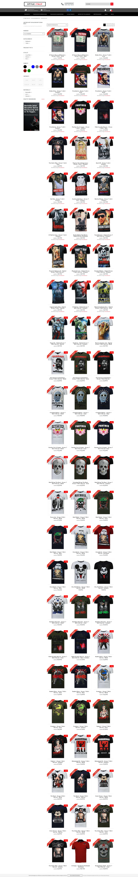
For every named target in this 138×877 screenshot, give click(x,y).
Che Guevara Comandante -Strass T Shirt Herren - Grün (80, 378)
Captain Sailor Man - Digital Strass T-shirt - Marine (58, 307)
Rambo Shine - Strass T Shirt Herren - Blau (80, 692)
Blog (112, 14)
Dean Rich (44, 18)
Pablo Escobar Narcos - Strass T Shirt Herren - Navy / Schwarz (80, 657)
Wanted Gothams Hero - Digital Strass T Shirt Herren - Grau (103, 307)
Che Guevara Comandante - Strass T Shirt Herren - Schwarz (103, 378)
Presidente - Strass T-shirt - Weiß (103, 91)
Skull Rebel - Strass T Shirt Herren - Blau (58, 552)
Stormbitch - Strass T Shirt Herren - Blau (58, 587)
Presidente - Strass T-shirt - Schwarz (58, 127)
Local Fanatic (71, 14)
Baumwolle (28, 92)
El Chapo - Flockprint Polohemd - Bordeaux (81, 866)
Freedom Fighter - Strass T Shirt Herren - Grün (80, 413)
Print (27, 58)
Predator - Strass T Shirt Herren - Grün (58, 727)
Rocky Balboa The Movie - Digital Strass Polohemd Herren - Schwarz (80, 235)
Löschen (43, 99)
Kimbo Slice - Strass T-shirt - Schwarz (57, 91)
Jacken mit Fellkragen (84, 14)
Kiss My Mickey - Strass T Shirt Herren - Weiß (81, 587)
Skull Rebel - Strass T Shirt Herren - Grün (103, 518)
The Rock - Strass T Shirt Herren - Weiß (57, 796)
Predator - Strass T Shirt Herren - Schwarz (80, 727)
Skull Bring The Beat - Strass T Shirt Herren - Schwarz (104, 483)
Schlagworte (35, 18)
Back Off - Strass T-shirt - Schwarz (103, 163)
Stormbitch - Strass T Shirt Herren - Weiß (81, 552)
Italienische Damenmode (57, 14)
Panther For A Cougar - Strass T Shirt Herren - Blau (103, 448)
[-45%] (81, 148)
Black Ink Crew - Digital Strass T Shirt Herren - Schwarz (81, 271)
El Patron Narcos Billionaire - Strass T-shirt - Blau (80, 55)
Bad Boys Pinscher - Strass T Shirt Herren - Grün (80, 622)
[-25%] (104, 40)
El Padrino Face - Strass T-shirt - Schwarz (58, 235)
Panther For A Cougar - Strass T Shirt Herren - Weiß (58, 448)
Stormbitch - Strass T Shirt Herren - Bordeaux (103, 552)
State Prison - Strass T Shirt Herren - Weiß (103, 796)
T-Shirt (27, 43)
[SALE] (33, 116)
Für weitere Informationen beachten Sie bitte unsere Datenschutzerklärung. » (96, 875)
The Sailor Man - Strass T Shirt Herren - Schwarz (58, 866)
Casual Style (28, 55)
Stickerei (28, 56)
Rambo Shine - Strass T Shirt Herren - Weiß (103, 657)
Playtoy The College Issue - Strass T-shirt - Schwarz (81, 163)
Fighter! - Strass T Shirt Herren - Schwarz (58, 762)
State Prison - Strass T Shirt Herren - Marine (58, 831)
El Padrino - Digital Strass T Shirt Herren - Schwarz (81, 307)
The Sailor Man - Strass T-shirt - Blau (58, 163)
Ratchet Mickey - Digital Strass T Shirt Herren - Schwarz (103, 271)
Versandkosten (61, 59)
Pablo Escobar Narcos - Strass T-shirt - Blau (103, 127)
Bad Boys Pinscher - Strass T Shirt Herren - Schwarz (103, 622)
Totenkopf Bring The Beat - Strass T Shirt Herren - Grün (80, 483)
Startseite (27, 14)
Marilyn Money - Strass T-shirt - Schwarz (104, 199)
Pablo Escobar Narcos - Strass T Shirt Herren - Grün (58, 657)
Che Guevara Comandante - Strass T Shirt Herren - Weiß (57, 378)
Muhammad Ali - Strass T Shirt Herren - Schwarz (103, 762)
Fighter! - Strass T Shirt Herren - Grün (104, 727)
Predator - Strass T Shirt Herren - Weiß (103, 692)
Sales (106, 14)
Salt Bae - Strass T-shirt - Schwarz (57, 199)
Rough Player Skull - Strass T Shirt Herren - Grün (103, 866)
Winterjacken (97, 14)
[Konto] (105, 10)
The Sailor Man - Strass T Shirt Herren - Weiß (81, 831)
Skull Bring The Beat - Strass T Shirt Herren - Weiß (58, 483)
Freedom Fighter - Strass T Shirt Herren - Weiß (58, 413)
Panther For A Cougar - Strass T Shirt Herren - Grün (80, 448)
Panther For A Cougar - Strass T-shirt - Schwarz (80, 127)
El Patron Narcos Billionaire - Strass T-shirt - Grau (57, 55)
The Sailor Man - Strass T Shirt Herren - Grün (104, 831)
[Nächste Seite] (113, 25)
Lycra (27, 94)
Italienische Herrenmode (40, 14)
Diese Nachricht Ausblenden (75, 875)
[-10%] (58, 40)
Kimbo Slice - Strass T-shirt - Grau (103, 55)
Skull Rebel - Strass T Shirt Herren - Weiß (81, 518)
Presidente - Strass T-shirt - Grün (80, 91)
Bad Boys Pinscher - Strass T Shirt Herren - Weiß (57, 622)
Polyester (28, 96)
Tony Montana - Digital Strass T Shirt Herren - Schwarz (103, 235)
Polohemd (28, 41)
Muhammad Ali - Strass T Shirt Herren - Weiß (80, 762)
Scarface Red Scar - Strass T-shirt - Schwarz (80, 199)
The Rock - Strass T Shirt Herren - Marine (80, 796)
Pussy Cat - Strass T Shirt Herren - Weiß (57, 518)
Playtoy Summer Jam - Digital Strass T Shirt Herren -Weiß (103, 343)
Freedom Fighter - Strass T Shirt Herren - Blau (103, 413)
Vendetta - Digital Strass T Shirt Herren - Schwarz (80, 343)
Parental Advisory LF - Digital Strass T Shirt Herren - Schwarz (57, 271)
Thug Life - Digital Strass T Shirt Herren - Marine (58, 343)
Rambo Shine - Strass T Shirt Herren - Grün (57, 692)
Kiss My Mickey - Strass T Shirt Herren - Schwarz (104, 587)
